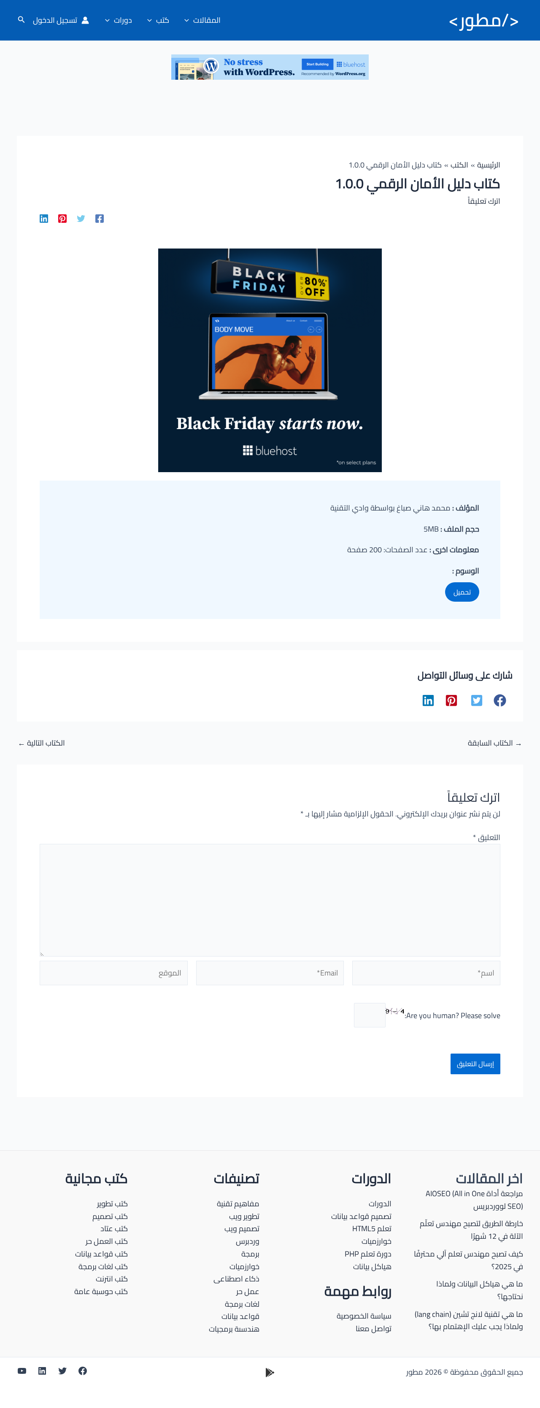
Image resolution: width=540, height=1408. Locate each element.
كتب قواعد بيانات (101, 1254)
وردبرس (247, 1241)
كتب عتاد (114, 1228)
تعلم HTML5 (372, 1228)
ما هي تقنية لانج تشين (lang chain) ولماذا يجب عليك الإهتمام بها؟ (469, 1320)
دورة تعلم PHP (368, 1254)
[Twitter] (81, 218)
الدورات (380, 1204)
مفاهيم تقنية (238, 1204)
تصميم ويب (241, 1228)
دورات (123, 20)
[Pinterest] (62, 218)
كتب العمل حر (107, 1241)
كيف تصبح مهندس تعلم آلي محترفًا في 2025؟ (468, 1260)
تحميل (462, 592)
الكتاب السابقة (495, 743)
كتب (162, 20)
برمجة (250, 1254)
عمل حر (247, 1291)
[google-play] (270, 1372)
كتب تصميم (110, 1216)
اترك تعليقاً (484, 201)
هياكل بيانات (372, 1266)
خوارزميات (377, 1241)
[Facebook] (99, 218)
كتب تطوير (112, 1204)
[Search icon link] (20, 20)
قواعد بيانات (240, 1316)
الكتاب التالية (41, 743)
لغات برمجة (242, 1304)
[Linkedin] (44, 218)
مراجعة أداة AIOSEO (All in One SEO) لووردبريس (474, 1199)
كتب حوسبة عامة (101, 1291)
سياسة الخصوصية (364, 1316)
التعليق (486, 837)
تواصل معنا (374, 1328)
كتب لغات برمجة (103, 1266)
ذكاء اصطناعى (236, 1279)
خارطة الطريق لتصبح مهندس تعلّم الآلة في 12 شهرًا (471, 1229)
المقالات (207, 20)
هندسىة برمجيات (234, 1329)
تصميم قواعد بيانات (361, 1216)
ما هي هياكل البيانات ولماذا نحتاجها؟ (479, 1290)
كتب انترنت (112, 1279)
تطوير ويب (244, 1216)
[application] (188, 20)
